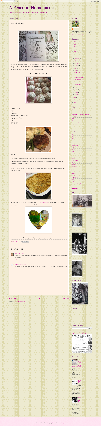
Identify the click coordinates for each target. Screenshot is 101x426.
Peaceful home (77, 84)
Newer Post (12, 298)
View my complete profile (77, 34)
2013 (75, 100)
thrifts (73, 181)
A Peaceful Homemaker (31, 7)
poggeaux (17, 264)
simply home (77, 72)
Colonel (54, 423)
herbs (73, 151)
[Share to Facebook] (27, 242)
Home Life (76, 82)
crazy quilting (75, 145)
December (77, 56)
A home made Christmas (77, 123)
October (77, 61)
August (76, 65)
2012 (75, 102)
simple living (75, 177)
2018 (75, 46)
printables (74, 171)
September (77, 63)
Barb (16, 253)
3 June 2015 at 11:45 (23, 264)
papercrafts (16, 244)
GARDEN (74, 118)
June (76, 70)
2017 (75, 49)
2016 (75, 51)
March (76, 92)
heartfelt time (77, 75)
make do (74, 164)
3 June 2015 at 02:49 (21, 253)
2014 (75, 97)
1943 (73, 138)
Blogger (63, 423)
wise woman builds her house (78, 184)
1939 (73, 134)
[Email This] (22, 242)
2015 (75, 54)
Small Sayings (77, 79)
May (76, 87)
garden (73, 149)
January (77, 94)
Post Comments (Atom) (20, 301)
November (77, 58)
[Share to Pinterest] (28, 242)
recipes (21, 244)
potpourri (74, 169)
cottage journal (75, 143)
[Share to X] (25, 242)
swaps (73, 179)
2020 (75, 42)
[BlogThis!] (24, 242)
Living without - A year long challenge (80, 114)
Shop (73, 120)
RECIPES (74, 116)
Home (39, 298)
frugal (73, 147)
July (76, 68)
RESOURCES (75, 125)
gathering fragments (78, 77)
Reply (16, 259)
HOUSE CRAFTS (76, 112)
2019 (75, 44)
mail (73, 162)
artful (73, 141)
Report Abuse (75, 188)
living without (75, 160)
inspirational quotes (76, 156)
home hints (74, 153)
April (76, 89)
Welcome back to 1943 (79, 400)
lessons (73, 158)
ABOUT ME (74, 127)
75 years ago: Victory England (80, 333)
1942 (73, 136)
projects (73, 173)
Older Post (65, 298)
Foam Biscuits (79, 381)
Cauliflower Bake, (44, 202)
